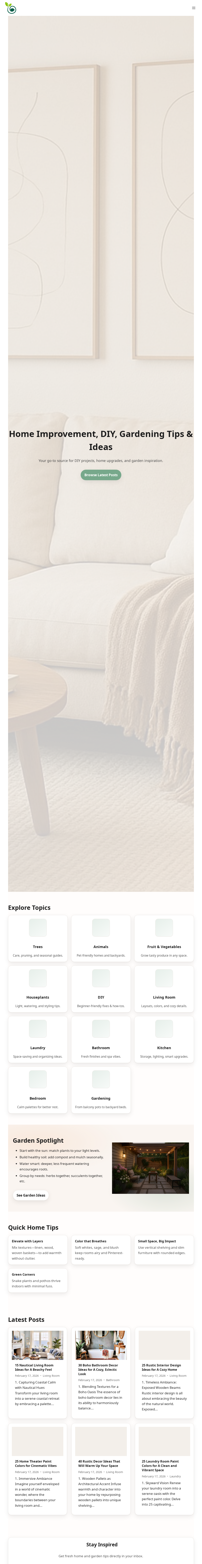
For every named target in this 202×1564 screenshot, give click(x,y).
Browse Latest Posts (101, 475)
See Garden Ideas (31, 1195)
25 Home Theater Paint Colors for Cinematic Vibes (36, 1463)
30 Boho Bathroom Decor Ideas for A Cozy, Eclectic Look (98, 1369)
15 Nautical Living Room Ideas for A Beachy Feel (34, 1367)
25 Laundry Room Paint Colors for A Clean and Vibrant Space (160, 1465)
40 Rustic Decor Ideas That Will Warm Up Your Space (99, 1463)
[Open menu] (193, 8)
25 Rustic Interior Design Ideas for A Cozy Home (161, 1367)
